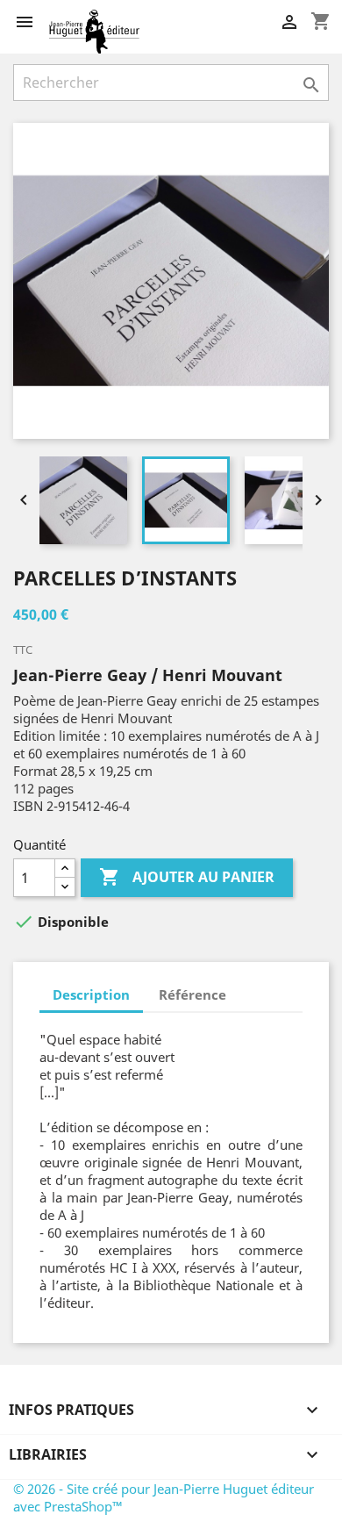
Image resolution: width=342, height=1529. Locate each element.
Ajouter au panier (186, 876)
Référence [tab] (192, 994)
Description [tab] (91, 994)
